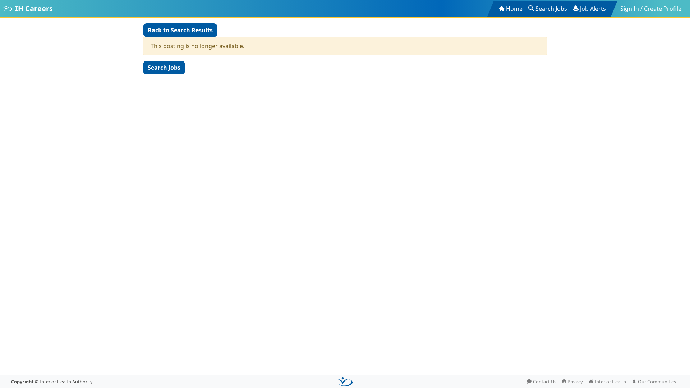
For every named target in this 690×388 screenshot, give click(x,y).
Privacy (575, 381)
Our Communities (657, 381)
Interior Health (610, 381)
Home (514, 9)
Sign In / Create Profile (650, 9)
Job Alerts (593, 9)
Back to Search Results (180, 30)
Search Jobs (551, 9)
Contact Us (544, 381)
